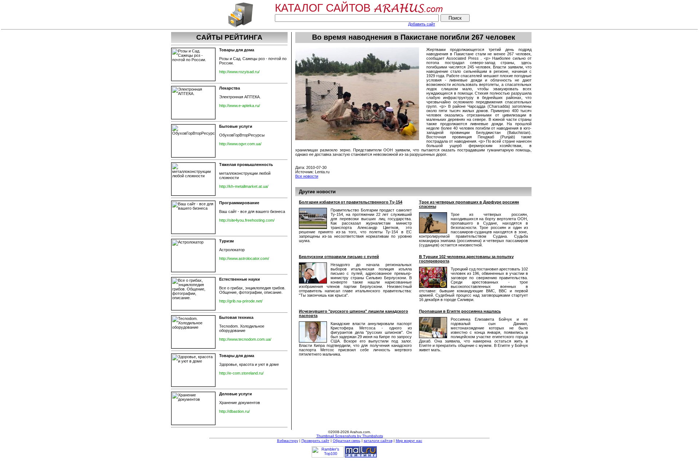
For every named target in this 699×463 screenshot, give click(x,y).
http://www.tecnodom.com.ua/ (245, 339)
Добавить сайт (421, 24)
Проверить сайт (315, 441)
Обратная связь (346, 441)
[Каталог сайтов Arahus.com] (240, 27)
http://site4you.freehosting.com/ (247, 220)
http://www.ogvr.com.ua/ (240, 144)
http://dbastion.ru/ (234, 411)
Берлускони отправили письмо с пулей (339, 256)
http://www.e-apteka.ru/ (239, 105)
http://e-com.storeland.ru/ (241, 373)
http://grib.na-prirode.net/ (240, 301)
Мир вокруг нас (409, 441)
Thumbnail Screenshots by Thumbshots (349, 436)
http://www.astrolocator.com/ (244, 258)
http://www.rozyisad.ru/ (239, 72)
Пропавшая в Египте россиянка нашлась (460, 311)
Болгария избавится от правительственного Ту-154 (350, 202)
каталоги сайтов (378, 441)
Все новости (306, 176)
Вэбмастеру (287, 441)
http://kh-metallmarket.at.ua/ (243, 186)
